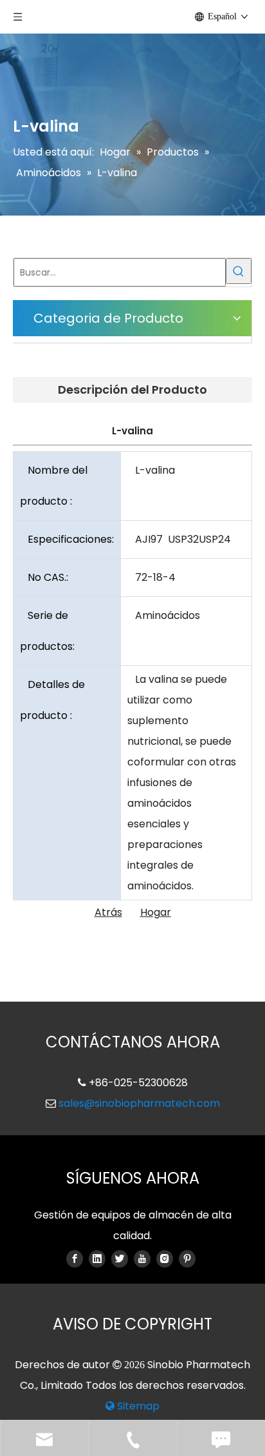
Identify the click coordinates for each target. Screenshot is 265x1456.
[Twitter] (119, 1258)
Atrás (108, 912)
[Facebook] (74, 1258)
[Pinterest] (187, 1258)
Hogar (155, 912)
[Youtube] (142, 1258)
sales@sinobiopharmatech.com (139, 1103)
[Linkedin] (97, 1258)
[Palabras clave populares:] (238, 271)
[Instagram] (164, 1258)
